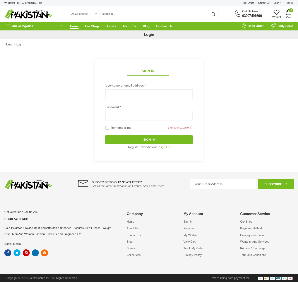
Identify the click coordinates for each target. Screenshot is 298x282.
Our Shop (92, 26)
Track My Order (193, 248)
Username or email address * (125, 85)
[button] (34, 26)
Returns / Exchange (252, 248)
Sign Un (164, 147)
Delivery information (252, 235)
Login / (277, 3)
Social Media (12, 243)
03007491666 (252, 16)
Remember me (121, 127)
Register (289, 3)
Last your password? (180, 127)
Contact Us (263, 3)
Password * (113, 107)
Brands (111, 26)
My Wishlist (190, 235)
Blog (146, 26)
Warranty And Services (254, 241)
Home (74, 26)
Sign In (148, 71)
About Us (129, 26)
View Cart (189, 241)
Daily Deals (285, 26)
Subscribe (273, 184)
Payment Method (251, 228)
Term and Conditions (253, 255)
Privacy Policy (192, 255)
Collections (134, 255)
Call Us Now (250, 11)
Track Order (247, 3)
